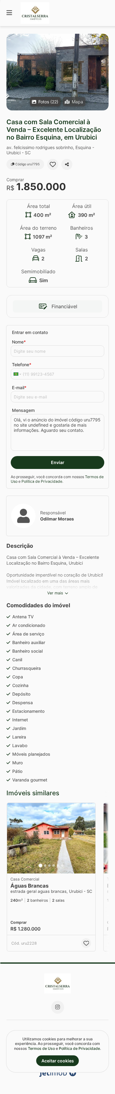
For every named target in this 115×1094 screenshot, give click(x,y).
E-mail (19, 387)
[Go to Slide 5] (58, 865)
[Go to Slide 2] (45, 865)
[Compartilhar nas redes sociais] (66, 164)
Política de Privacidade (41, 481)
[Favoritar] (52, 164)
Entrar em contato (30, 332)
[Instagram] (57, 1007)
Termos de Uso (41, 1048)
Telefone (21, 364)
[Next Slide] (103, 72)
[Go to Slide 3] (49, 865)
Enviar (57, 462)
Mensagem (23, 410)
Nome (19, 341)
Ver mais (55, 593)
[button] (57, 72)
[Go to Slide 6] (62, 865)
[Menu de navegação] (9, 13)
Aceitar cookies (57, 1060)
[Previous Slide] (11, 72)
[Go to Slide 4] (53, 865)
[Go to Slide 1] (40, 865)
